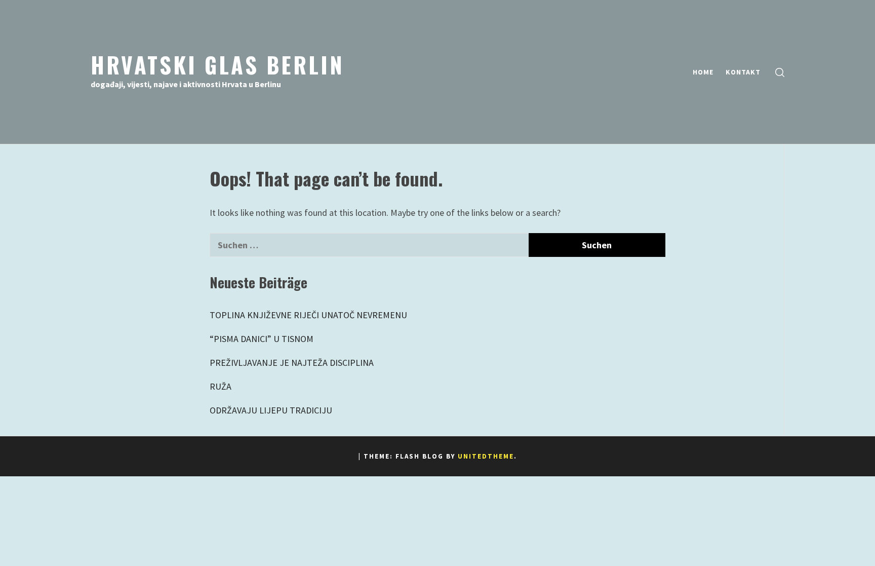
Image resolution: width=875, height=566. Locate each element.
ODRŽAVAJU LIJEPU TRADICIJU (271, 410)
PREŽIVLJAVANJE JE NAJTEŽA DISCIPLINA (292, 362)
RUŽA (220, 386)
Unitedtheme (486, 456)
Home (703, 72)
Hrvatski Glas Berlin (217, 64)
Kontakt (743, 72)
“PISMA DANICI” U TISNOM (261, 339)
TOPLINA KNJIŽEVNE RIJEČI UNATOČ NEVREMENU (308, 315)
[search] (779, 72)
